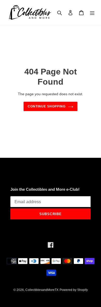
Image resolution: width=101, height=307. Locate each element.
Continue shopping (47, 106)
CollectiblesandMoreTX (42, 290)
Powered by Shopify (74, 290)
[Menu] (92, 12)
